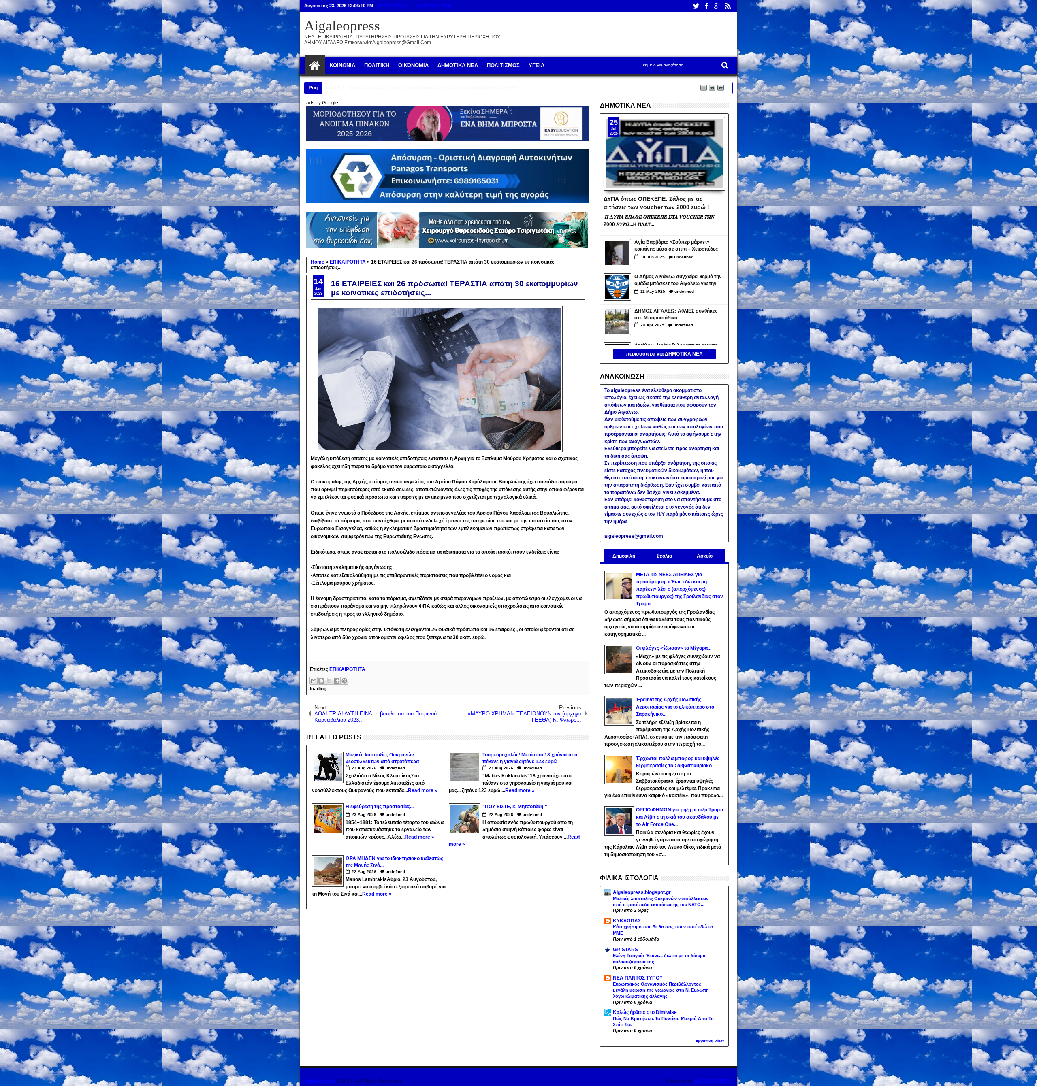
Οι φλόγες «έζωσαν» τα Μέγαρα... (673, 648)
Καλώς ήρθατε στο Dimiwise (645, 1012)
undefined (395, 768)
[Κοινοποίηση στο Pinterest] (344, 681)
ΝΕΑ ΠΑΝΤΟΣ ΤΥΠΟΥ (638, 978)
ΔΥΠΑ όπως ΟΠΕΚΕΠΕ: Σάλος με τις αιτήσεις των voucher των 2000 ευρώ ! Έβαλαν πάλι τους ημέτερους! (656, 202)
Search (724, 65)
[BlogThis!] (321, 681)
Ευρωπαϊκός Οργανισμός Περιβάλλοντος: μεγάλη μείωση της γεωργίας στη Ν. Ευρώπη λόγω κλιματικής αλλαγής (661, 990)
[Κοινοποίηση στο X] (329, 681)
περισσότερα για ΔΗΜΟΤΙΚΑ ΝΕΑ (664, 354)
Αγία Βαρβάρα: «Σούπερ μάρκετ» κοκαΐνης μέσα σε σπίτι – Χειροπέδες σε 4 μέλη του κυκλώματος (676, 246)
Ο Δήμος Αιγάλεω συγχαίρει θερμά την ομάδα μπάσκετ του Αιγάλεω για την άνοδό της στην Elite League (678, 281)
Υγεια (536, 65)
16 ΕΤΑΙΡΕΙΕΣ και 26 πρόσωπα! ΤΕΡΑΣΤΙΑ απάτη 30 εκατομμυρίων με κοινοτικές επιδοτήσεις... (454, 288)
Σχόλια (664, 556)
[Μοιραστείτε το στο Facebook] (337, 681)
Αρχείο (705, 556)
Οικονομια (413, 65)
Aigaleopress (342, 26)
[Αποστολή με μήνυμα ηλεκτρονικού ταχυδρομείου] (313, 681)
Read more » (422, 790)
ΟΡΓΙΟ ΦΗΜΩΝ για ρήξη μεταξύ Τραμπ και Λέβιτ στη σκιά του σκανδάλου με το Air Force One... (679, 817)
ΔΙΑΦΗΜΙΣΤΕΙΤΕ (433, 5)
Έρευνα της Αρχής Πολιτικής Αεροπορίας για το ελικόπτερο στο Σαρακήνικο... (675, 707)
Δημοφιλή (623, 556)
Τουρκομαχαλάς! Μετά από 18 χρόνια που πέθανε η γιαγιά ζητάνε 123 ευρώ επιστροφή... (435, 87)
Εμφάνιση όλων (710, 1041)
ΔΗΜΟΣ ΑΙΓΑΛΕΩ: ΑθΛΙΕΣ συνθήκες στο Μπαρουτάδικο (675, 314)
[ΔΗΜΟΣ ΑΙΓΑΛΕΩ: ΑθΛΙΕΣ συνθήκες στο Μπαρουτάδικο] (617, 321)
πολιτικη (376, 65)
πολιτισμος (503, 65)
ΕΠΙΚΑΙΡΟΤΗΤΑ (347, 669)
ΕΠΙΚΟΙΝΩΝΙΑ (392, 5)
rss (727, 6)
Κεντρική (315, 65)
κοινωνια (342, 65)
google (717, 6)
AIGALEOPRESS (713, 1081)
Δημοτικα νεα (457, 65)
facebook (706, 6)
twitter (696, 6)
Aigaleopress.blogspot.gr (642, 892)
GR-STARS (625, 949)
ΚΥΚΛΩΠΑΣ (627, 921)
